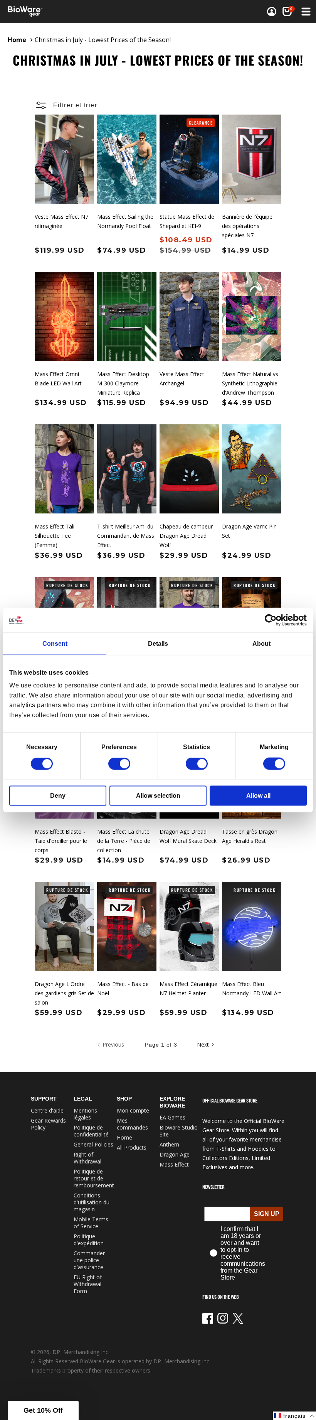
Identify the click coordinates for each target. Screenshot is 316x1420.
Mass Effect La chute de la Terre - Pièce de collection (123, 841)
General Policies (93, 1144)
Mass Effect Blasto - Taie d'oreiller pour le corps (61, 841)
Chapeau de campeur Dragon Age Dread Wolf (186, 536)
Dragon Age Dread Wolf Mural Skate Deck (188, 836)
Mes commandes (132, 1124)
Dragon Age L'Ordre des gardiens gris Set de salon (64, 993)
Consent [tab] (54, 643)
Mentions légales (85, 1114)
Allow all (258, 795)
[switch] (119, 764)
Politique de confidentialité (91, 1131)
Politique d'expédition (89, 1240)
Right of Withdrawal (87, 1158)
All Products (131, 1147)
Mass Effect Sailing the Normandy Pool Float (125, 221)
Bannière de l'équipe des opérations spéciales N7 (247, 226)
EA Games (172, 1117)
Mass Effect (174, 1164)
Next (203, 1044)
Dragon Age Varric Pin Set (249, 531)
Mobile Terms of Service (91, 1223)
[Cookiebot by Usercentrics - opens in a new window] (273, 620)
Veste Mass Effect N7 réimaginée (61, 221)
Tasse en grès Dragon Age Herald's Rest (249, 836)
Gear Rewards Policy (48, 1124)
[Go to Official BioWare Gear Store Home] (83, 11)
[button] (287, 12)
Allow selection (158, 795)
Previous (113, 1044)
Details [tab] (158, 643)
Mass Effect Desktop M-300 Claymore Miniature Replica (123, 383)
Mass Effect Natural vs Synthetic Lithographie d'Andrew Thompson (250, 383)
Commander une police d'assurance (89, 1260)
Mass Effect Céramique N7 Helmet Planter (188, 988)
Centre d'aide (47, 1110)
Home (17, 39)
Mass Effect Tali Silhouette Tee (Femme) (54, 536)
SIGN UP (266, 1214)
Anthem (169, 1144)
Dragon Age (175, 1154)
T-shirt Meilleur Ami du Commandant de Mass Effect (125, 536)
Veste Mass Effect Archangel (182, 378)
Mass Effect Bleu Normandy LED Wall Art (251, 988)
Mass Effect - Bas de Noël (123, 988)
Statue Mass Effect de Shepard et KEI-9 (187, 221)
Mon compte (133, 1110)
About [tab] (261, 643)
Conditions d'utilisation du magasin (91, 1202)
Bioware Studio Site (179, 1131)
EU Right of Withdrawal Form (88, 1284)
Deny (58, 795)
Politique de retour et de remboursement (94, 1178)
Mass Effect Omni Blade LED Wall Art (58, 378)
